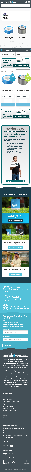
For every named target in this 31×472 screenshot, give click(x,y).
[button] (7, 54)
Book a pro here (15, 274)
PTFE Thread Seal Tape (7, 90)
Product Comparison (8, 408)
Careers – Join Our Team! (9, 410)
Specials (9, 380)
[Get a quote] (15, 205)
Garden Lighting (18, 359)
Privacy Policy (6, 415)
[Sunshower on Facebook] (4, 445)
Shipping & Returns (8, 404)
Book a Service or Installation (11, 401)
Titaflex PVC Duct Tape (23, 90)
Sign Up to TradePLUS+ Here (14, 181)
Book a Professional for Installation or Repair (15, 270)
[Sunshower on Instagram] (8, 445)
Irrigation (10, 359)
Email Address (6, 336)
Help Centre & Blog (8, 382)
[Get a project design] (15, 232)
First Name (6, 329)
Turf (17, 363)
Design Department (8, 399)
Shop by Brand (15, 378)
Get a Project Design (15, 247)
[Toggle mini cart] (29, 2)
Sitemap (5, 417)
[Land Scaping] (6, 462)
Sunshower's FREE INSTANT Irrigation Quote (15, 216)
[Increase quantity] (13, 101)
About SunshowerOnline (9, 413)
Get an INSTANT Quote (15, 220)
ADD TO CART (8, 105)
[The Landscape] (25, 462)
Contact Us (6, 397)
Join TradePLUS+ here (20, 65)
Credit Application (8, 406)
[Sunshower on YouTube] (11, 445)
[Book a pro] (15, 259)
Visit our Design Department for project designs (16, 243)
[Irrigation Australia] (16, 462)
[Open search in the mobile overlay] (15, 5)
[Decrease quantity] (2, 101)
